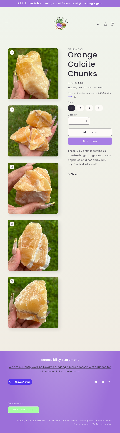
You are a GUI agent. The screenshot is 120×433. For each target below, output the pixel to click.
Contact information (102, 424)
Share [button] (74, 174)
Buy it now (90, 141)
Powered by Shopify (51, 421)
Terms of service (104, 420)
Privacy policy (86, 420)
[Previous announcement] (6, 3)
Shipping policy (81, 424)
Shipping (72, 87)
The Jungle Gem (33, 421)
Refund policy (70, 420)
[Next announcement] (113, 3)
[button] (6, 24)
